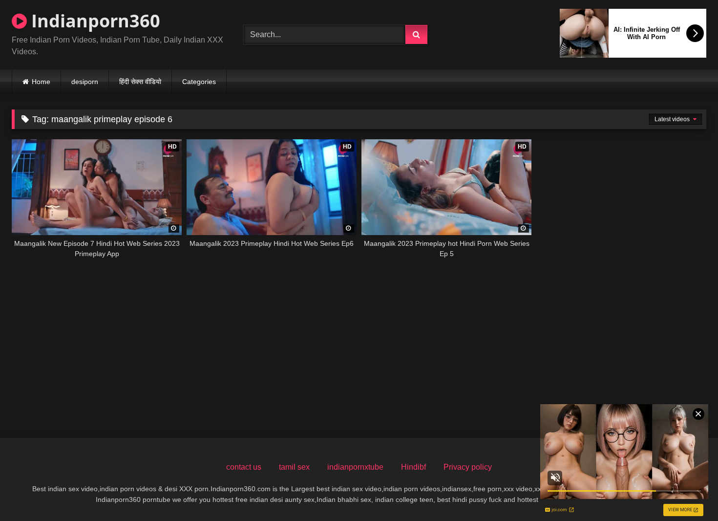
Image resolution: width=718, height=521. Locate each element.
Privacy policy (467, 467)
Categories (199, 82)
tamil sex (294, 467)
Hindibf (413, 467)
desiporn (84, 82)
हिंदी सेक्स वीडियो (140, 82)
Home (41, 82)
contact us (243, 467)
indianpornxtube (355, 467)
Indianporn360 (93, 21)
